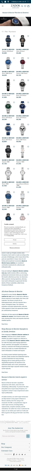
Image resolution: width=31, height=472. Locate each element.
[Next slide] (28, 1)
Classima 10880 (6, 208)
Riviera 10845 (5, 185)
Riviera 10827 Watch (21, 140)
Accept (14, 239)
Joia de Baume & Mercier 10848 (22, 185)
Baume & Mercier (8, 49)
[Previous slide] (27, 1)
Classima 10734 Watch (7, 52)
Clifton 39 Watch (20, 52)
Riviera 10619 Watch (7, 140)
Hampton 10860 (20, 162)
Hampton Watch (6, 96)
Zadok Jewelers (15, 6)
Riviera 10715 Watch (21, 96)
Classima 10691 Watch (21, 74)
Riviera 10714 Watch (21, 118)
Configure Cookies (11, 460)
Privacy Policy (10, 235)
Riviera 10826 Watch (7, 74)
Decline (14, 243)
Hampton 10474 (20, 208)
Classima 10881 (6, 162)
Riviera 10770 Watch (7, 118)
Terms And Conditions (15, 461)
